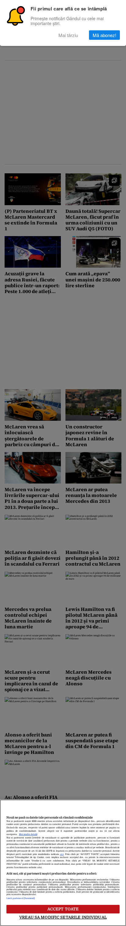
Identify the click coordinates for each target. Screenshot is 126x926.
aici (62, 854)
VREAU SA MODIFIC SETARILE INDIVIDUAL (63, 917)
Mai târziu (68, 35)
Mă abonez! (104, 35)
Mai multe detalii (28, 834)
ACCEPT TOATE (63, 909)
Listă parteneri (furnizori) (20, 898)
